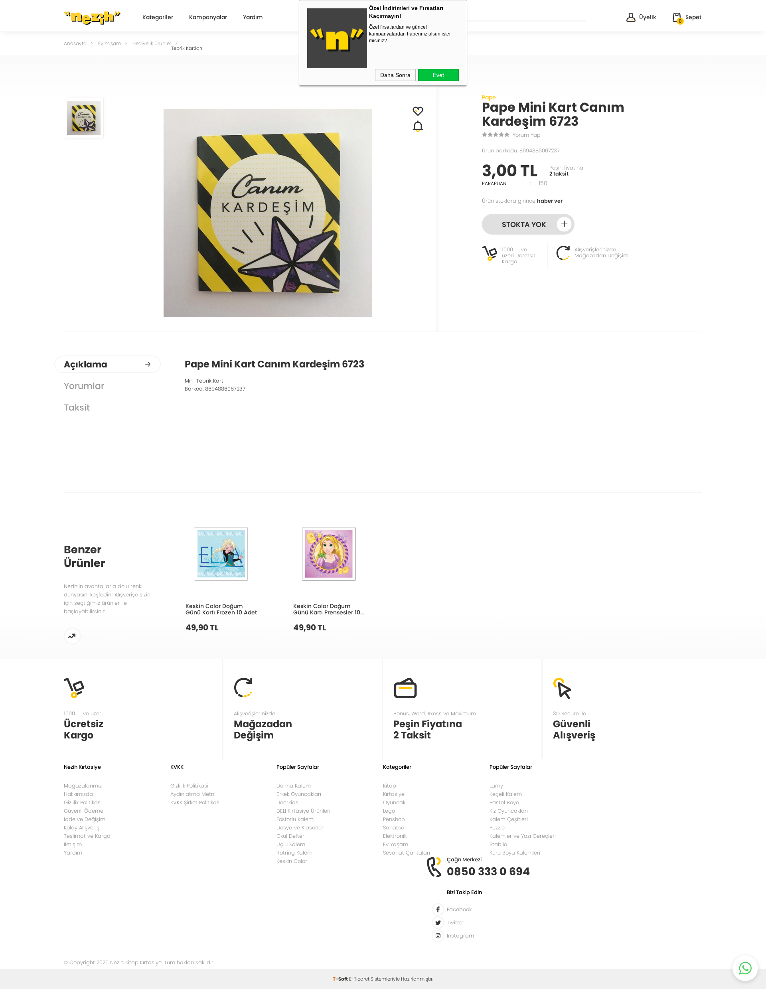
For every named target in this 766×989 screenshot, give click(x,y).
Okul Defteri (291, 836)
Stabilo (498, 844)
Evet (438, 75)
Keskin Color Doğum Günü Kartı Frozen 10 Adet (221, 609)
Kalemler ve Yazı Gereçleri (523, 836)
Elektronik (395, 836)
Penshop (394, 819)
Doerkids (287, 802)
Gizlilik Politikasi (189, 786)
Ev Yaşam (395, 844)
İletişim (73, 844)
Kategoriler (157, 17)
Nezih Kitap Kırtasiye (92, 18)
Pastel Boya (504, 802)
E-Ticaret (359, 978)
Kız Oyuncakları (509, 811)
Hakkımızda (78, 794)
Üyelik (647, 17)
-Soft (341, 978)
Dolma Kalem (293, 786)
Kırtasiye (394, 794)
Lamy (496, 786)
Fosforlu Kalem (295, 819)
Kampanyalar (208, 17)
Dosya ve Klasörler (300, 827)
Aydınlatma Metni (192, 794)
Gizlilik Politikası (83, 802)
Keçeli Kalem (506, 794)
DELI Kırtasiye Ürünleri (303, 811)
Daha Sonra (395, 75)
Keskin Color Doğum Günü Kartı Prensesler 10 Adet (326, 609)
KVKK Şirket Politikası (195, 802)
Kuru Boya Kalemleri (515, 853)
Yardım (253, 17)
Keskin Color (291, 861)
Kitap (389, 786)
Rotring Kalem (294, 853)
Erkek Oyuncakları (298, 794)
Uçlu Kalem (290, 844)
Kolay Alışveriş (81, 827)
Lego (389, 811)
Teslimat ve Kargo (87, 836)
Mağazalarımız (83, 786)
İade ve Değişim (84, 819)
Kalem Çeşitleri (509, 819)
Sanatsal (394, 827)
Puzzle (497, 827)
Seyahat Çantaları (406, 853)
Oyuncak (394, 802)
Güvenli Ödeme (83, 811)
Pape (489, 97)
